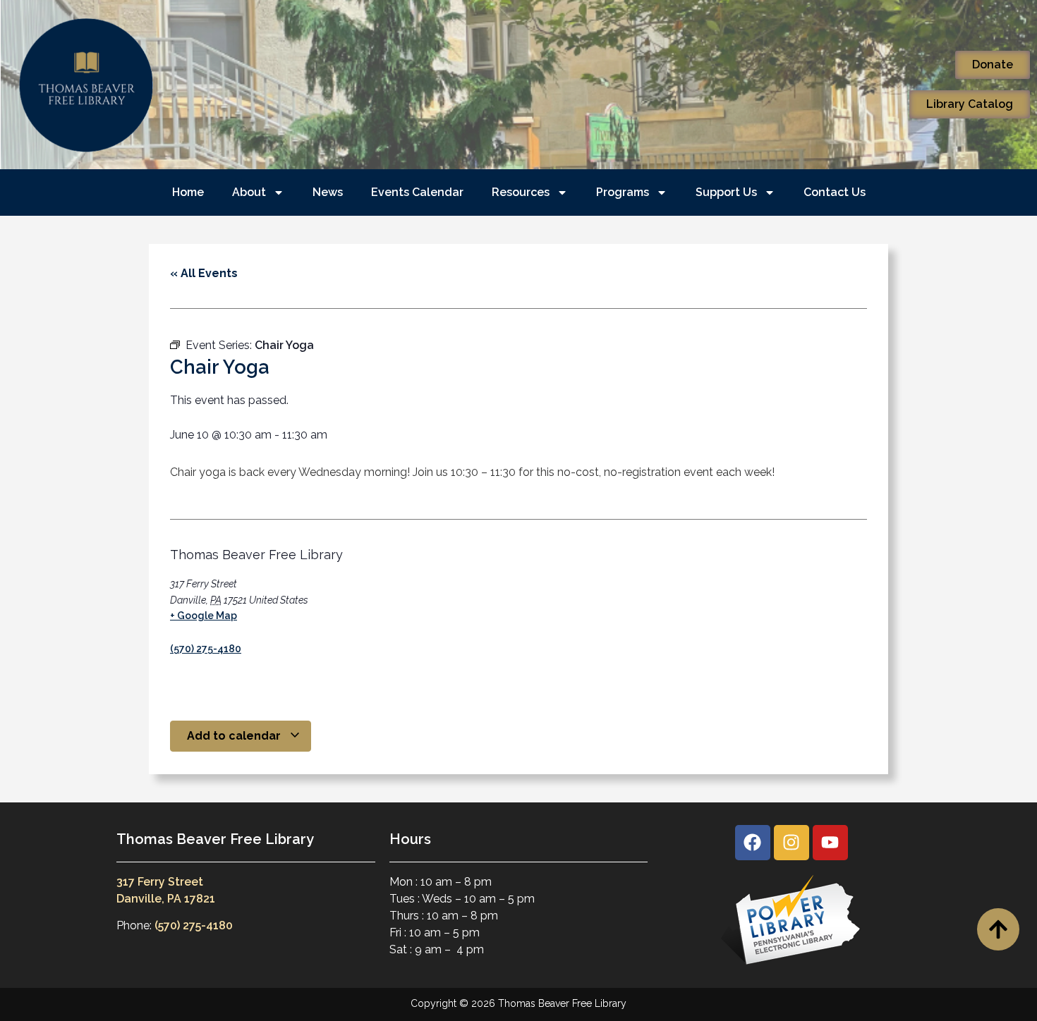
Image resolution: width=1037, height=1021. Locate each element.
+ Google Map (203, 615)
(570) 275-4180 (205, 648)
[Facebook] (752, 842)
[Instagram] (791, 842)
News (328, 192)
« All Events (204, 273)
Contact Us (834, 192)
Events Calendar (417, 192)
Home (188, 192)
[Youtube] (830, 842)
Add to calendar (235, 735)
